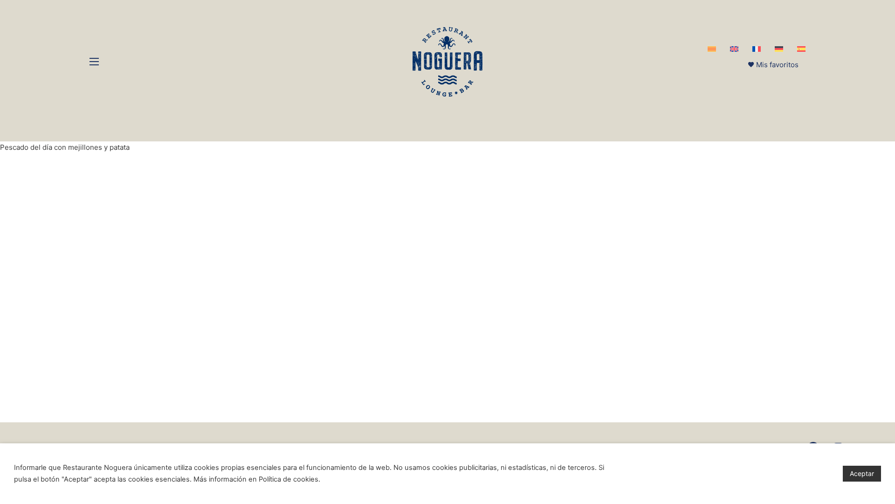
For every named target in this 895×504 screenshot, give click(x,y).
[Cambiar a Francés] (756, 49)
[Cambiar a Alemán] (779, 49)
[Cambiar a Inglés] (734, 49)
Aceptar (862, 473)
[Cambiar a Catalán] (712, 49)
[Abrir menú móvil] (94, 61)
